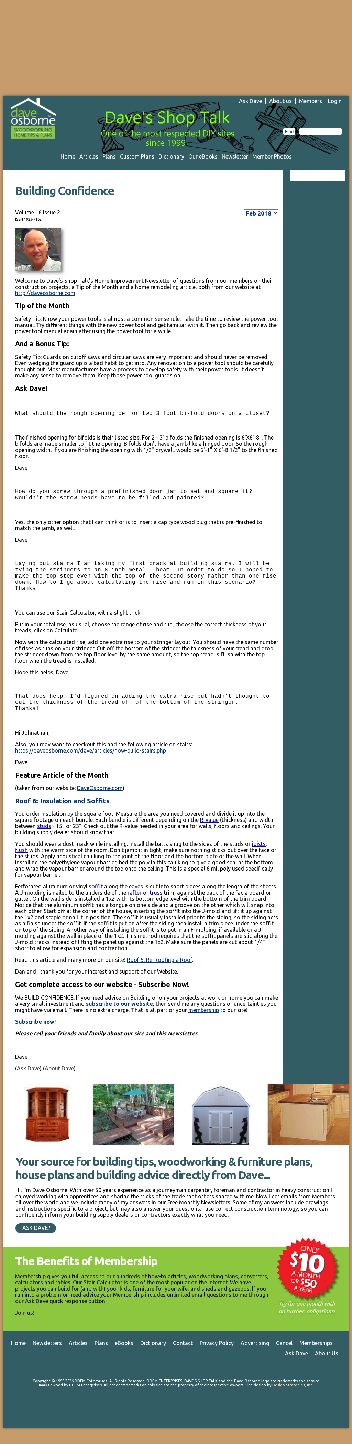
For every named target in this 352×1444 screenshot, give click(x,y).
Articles (88, 156)
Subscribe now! (35, 1021)
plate (211, 856)
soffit (96, 886)
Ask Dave (250, 101)
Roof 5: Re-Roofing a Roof (159, 960)
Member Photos (272, 156)
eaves (136, 886)
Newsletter (235, 156)
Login (335, 101)
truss (156, 892)
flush (21, 850)
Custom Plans (137, 156)
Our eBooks (203, 156)
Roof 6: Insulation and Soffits (62, 801)
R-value (209, 820)
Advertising (255, 1343)
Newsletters (47, 1343)
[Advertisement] (176, 48)
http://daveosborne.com (45, 293)
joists (259, 844)
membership (203, 1010)
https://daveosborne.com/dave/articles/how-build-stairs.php (90, 750)
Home (67, 156)
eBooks (124, 1343)
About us (280, 101)
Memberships (316, 1343)
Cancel (284, 1343)
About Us (326, 1353)
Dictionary (171, 156)
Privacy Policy (217, 1343)
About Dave (59, 1068)
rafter (135, 892)
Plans (109, 156)
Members (310, 101)
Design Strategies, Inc (292, 1385)
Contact (183, 1343)
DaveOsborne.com (100, 788)
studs (44, 826)
